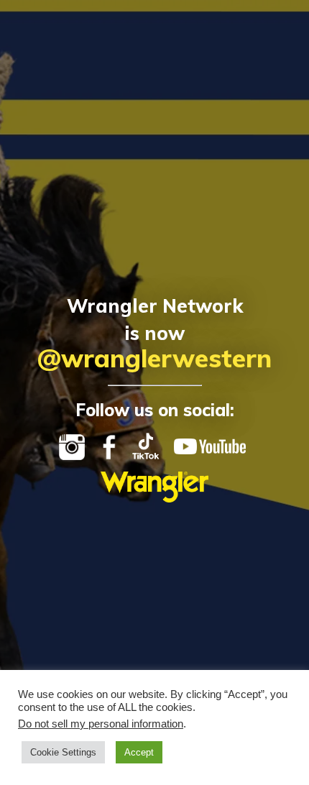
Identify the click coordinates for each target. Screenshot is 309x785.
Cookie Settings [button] (63, 752)
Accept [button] (139, 752)
